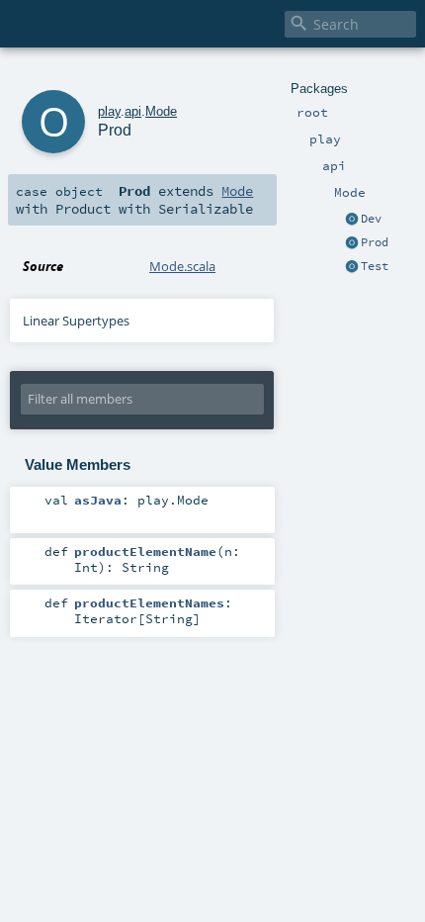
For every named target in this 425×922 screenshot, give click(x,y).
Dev (371, 219)
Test (374, 266)
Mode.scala (182, 266)
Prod (374, 242)
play (109, 111)
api (133, 111)
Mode (161, 111)
